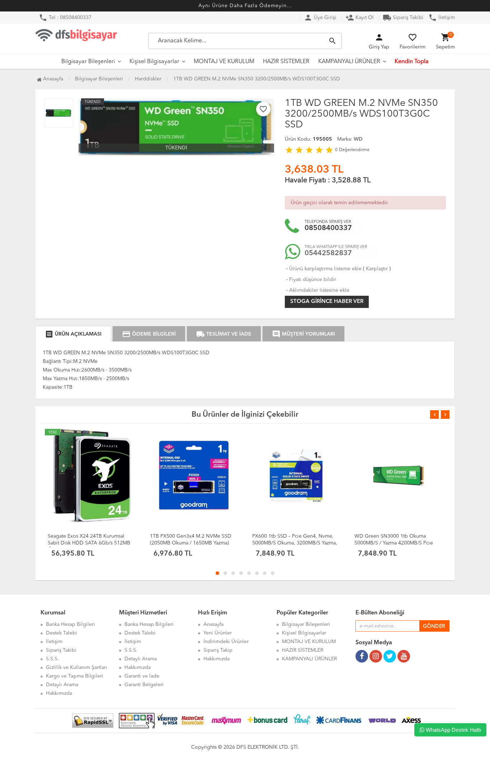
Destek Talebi (61, 633)
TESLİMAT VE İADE (223, 334)
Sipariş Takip (217, 650)
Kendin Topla (412, 62)
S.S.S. (52, 658)
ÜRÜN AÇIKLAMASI (73, 334)
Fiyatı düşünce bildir (310, 279)
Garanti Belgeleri (144, 684)
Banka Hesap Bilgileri (70, 624)
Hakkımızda (59, 693)
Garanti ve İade (141, 676)
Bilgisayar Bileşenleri (88, 62)
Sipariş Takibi (403, 17)
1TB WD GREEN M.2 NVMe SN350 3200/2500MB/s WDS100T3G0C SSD (256, 78)
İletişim (441, 17)
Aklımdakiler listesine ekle (317, 290)
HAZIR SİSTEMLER (286, 62)
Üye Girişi (320, 17)
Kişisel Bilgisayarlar (154, 62)
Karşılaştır (377, 268)
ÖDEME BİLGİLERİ (149, 334)
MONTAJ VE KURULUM (224, 62)
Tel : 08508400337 (65, 17)
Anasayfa (52, 78)
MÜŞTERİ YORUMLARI (303, 334)
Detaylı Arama (62, 684)
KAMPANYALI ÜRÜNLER (349, 62)
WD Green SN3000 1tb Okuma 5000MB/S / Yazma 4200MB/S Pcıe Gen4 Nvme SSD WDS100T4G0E (393, 543)
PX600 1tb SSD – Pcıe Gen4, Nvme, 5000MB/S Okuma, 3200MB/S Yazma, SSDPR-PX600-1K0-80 (294, 543)
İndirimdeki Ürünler (226, 641)
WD (358, 139)
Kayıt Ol (359, 17)
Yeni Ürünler (217, 633)
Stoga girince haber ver (326, 301)
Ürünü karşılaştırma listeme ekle (323, 268)
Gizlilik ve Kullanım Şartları (76, 667)
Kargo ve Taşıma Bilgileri (74, 676)
